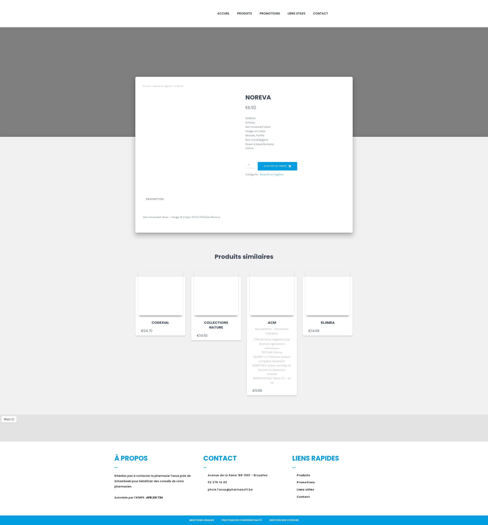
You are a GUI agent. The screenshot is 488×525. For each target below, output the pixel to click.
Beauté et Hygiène (162, 86)
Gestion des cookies (284, 520)
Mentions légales (201, 520)
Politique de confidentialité (242, 520)
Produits (244, 13)
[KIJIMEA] (328, 293)
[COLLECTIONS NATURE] (216, 293)
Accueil (223, 13)
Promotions (270, 13)
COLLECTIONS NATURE (216, 325)
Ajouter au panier (275, 166)
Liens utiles (296, 13)
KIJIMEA (328, 322)
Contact (320, 13)
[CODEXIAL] (160, 293)
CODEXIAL (160, 322)
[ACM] (272, 293)
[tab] (157, 199)
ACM (272, 322)
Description (155, 198)
